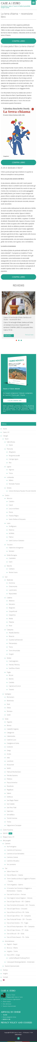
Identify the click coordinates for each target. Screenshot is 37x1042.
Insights (5, 974)
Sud (6, 577)
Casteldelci (12, 558)
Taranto (11, 689)
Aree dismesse (9, 941)
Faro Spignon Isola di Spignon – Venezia (19, 898)
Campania (10, 630)
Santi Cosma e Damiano (16, 541)
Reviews (18, 285)
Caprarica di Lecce (15, 686)
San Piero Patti (11, 807)
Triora (11, 473)
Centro (7, 495)
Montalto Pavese (14, 484)
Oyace (11, 445)
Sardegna (8, 694)
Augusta (9, 722)
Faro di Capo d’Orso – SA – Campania (19, 916)
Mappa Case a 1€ (8, 837)
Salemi (9, 793)
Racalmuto (10, 786)
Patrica (11, 537)
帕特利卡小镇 (6, 1019)
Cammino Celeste (12, 857)
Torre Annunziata (14, 651)
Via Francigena (11, 847)
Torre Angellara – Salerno (15, 885)
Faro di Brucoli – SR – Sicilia (15, 934)
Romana (9, 711)
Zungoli (11, 654)
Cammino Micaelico (13, 861)
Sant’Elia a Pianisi (14, 668)
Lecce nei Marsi (14, 509)
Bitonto (11, 679)
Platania (11, 622)
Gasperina (12, 615)
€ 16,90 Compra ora (15, 400)
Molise (9, 658)
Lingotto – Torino (12, 951)
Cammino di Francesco (14, 850)
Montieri (11, 551)
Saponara (10, 811)
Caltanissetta (11, 736)
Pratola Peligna (13, 516)
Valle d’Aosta (11, 442)
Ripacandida (13, 594)
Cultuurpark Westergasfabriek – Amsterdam (20, 962)
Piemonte (10, 449)
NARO (9, 768)
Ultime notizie (7, 1001)
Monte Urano (13, 572)
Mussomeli (10, 765)
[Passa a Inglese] (19, 980)
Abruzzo (9, 498)
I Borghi (5, 436)
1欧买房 (5, 1015)
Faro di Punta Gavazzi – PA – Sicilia (18, 937)
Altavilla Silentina (14, 633)
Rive (10, 463)
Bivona (9, 725)
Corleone (10, 747)
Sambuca (10, 797)
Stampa (5, 970)
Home (5, 429)
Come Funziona (8, 830)
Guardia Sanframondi (15, 640)
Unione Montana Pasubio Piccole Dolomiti (22, 491)
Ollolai (9, 708)
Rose (10, 626)
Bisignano (12, 608)
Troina (9, 822)
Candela (11, 682)
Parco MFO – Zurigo (13, 955)
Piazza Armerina (12, 782)
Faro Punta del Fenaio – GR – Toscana (19, 919)
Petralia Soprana (12, 775)
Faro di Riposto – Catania (15, 875)
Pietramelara (13, 643)
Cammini (7, 844)
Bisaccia (11, 636)
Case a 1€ (6, 432)
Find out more (29, 335)
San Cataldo (11, 804)
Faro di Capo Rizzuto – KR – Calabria (18, 901)
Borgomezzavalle (14, 456)
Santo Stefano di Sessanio (17, 519)
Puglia (9, 672)
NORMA (11, 533)
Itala (8, 758)
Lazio (8, 523)
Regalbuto (10, 790)
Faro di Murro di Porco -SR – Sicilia (18, 912)
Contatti (5, 977)
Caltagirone (10, 733)
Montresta (10, 701)
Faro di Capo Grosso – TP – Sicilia (17, 930)
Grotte (9, 754)
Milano (11, 480)
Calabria (9, 598)
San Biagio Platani (12, 800)
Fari (6, 868)
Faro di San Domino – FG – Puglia (17, 923)
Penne (11, 512)
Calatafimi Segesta (12, 729)
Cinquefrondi (13, 611)
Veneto (9, 488)
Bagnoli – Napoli (12, 944)
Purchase (7, 335)
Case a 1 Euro (11, 995)
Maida (11, 619)
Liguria (9, 467)
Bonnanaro (10, 697)
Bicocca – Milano (12, 948)
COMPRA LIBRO (18, 41)
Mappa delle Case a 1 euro (15, 997)
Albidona (11, 601)
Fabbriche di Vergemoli (16, 548)
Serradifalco (11, 815)
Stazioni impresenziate (12, 966)
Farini (10, 562)
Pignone (11, 470)
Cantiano (12, 569)
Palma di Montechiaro (14, 772)
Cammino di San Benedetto (15, 854)
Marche (9, 566)
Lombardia (10, 477)
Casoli (11, 505)
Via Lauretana (11, 864)
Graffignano (12, 526)
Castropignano (13, 661)
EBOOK (5, 833)
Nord (6, 439)
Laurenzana (13, 590)
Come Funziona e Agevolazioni (11, 999)
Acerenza (12, 583)
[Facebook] (18, 1038)
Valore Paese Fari (12, 871)
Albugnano (12, 452)
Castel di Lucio (11, 740)
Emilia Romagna (12, 555)
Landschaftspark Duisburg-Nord (19, 958)
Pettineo (9, 779)
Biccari (11, 675)
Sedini (9, 715)
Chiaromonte (13, 586)
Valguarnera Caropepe (14, 825)
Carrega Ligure (13, 459)
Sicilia (6, 719)
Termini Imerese (12, 818)
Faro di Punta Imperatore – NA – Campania (20, 926)
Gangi (9, 750)
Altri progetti (7, 840)
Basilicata (10, 580)
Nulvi (8, 704)
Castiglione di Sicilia (13, 743)
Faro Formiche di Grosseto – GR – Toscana (21, 905)
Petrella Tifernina (14, 665)
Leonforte (10, 761)
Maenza (11, 530)
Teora (11, 647)
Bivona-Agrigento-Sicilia (9, 1017)
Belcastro (12, 604)
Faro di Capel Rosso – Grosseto (17, 909)
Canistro (11, 501)
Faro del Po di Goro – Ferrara (16, 894)
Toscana (9, 545)
